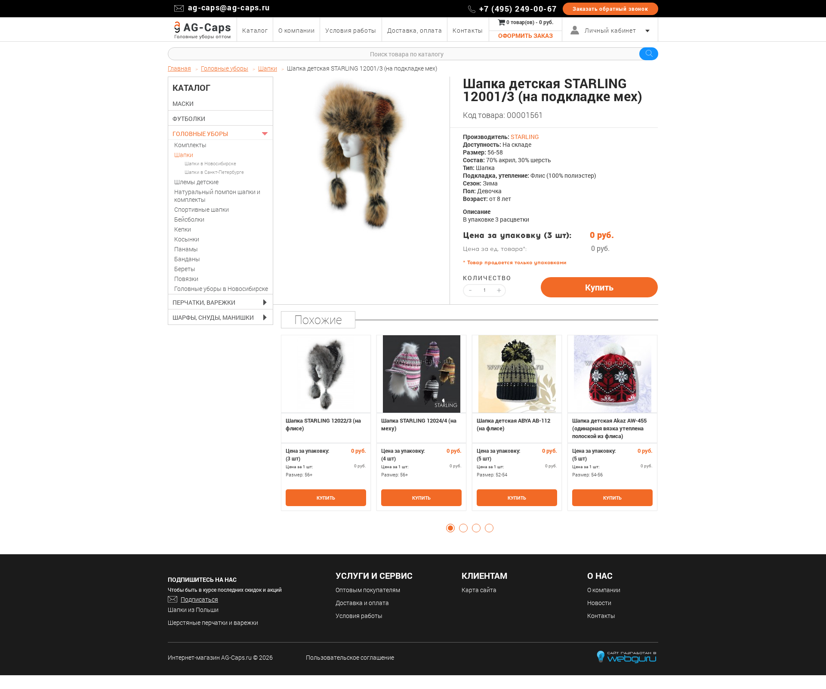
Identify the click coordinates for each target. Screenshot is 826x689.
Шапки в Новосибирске (210, 163)
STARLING (525, 137)
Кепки (182, 229)
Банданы (187, 259)
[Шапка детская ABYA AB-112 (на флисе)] (516, 374)
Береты (184, 269)
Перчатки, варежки (204, 302)
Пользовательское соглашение (350, 657)
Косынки (186, 239)
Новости (599, 603)
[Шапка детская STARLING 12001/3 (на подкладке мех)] (362, 156)
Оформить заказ (525, 35)
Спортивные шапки (201, 209)
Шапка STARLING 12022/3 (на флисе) (323, 424)
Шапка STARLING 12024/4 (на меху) (418, 424)
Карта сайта (479, 590)
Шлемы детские (196, 182)
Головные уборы (200, 134)
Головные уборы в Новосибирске (221, 288)
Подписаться (199, 599)
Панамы (186, 249)
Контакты (601, 616)
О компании (603, 590)
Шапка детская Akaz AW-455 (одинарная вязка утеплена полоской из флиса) (609, 428)
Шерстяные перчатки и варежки (213, 622)
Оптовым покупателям (368, 590)
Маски (183, 104)
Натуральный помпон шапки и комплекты (217, 196)
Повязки (186, 279)
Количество (484, 278)
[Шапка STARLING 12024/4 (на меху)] (421, 374)
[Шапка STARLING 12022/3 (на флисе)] (325, 374)
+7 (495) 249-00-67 (518, 8)
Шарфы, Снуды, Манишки (213, 317)
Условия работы (359, 616)
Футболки (189, 119)
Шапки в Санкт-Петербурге (214, 172)
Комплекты (190, 145)
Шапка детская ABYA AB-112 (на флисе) (513, 424)
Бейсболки (189, 219)
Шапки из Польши (193, 610)
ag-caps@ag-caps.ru (229, 7)
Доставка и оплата (362, 603)
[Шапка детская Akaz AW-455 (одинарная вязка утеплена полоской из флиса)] (612, 374)
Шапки (183, 155)
